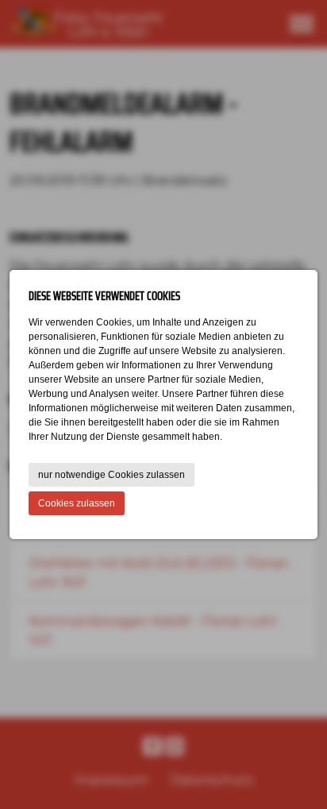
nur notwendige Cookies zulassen (111, 474)
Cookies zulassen (76, 503)
